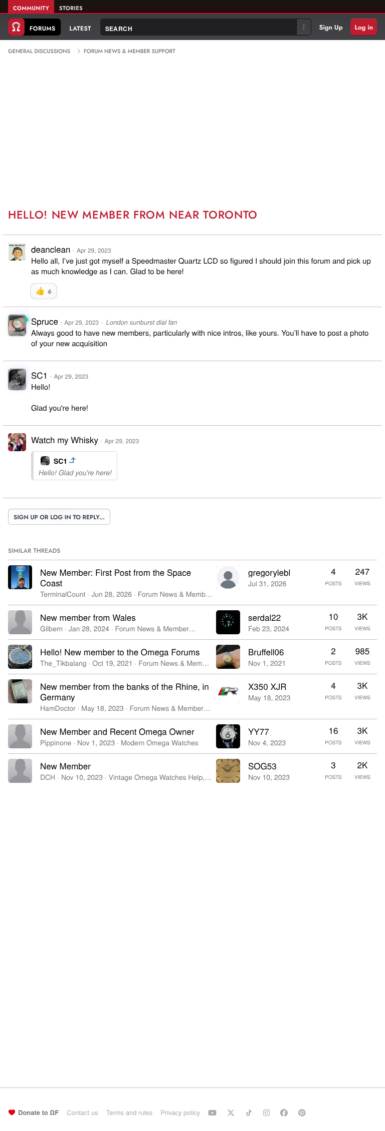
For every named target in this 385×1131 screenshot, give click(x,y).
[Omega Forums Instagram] (267, 1112)
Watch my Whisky (64, 439)
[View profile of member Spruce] (17, 328)
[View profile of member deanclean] (17, 257)
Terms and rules (129, 1112)
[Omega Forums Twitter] (232, 1112)
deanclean (50, 249)
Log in (363, 27)
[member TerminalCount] (20, 577)
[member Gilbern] (20, 622)
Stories (71, 9)
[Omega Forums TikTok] (250, 1112)
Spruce (44, 321)
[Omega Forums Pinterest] (303, 1112)
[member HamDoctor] (20, 691)
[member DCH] (20, 771)
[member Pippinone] (20, 736)
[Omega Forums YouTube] (213, 1112)
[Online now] (26, 320)
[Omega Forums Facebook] (285, 1112)
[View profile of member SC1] (17, 382)
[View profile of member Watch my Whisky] (17, 448)
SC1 (39, 375)
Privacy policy (180, 1112)
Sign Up (331, 27)
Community (31, 9)
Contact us (82, 1112)
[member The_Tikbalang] (20, 657)
